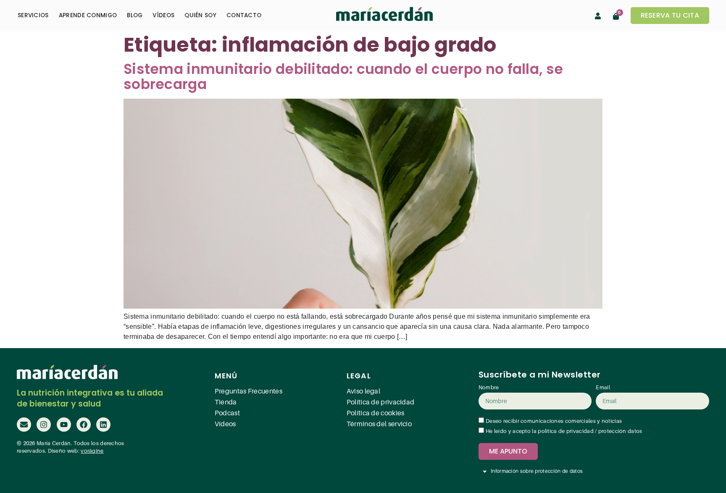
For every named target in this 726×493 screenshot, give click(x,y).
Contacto (243, 15)
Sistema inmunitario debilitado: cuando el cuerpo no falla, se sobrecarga (343, 76)
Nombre (489, 388)
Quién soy (200, 15)
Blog (134, 15)
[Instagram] (44, 424)
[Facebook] (83, 424)
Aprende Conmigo (88, 15)
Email (603, 388)
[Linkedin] (103, 424)
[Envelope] (24, 424)
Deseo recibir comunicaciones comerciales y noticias (554, 421)
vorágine (92, 451)
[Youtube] (64, 424)
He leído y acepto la (564, 431)
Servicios (33, 15)
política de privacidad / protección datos (590, 431)
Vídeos (163, 15)
